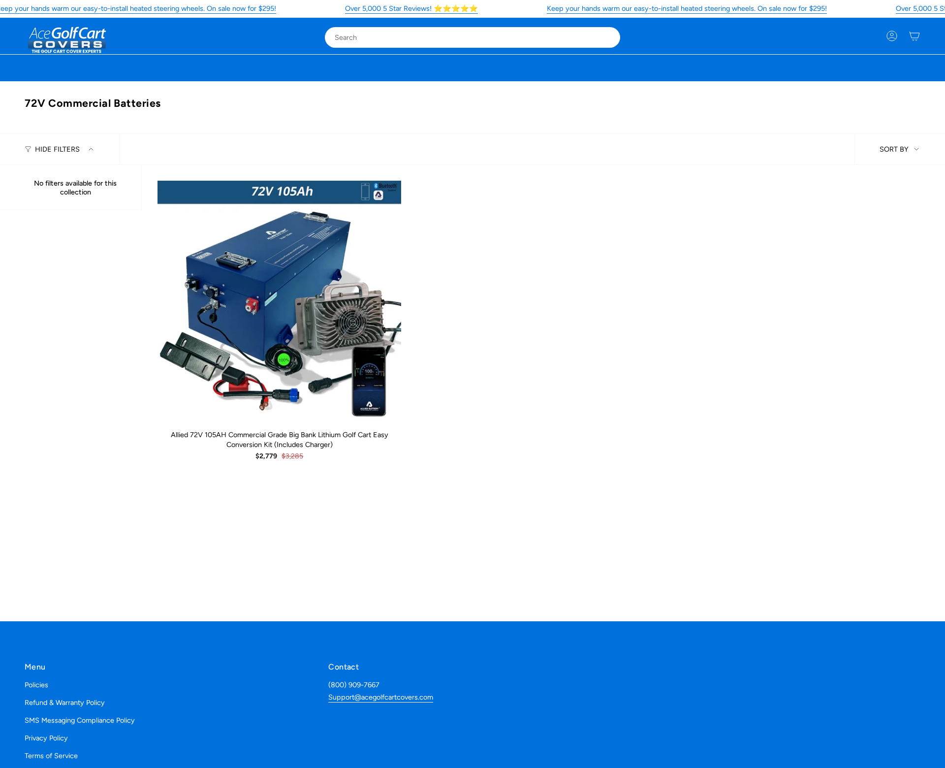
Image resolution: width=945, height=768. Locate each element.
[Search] (606, 37)
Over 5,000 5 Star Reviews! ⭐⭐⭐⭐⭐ (411, 8)
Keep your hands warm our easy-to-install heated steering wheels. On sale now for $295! (687, 8)
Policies (36, 684)
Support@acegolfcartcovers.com (380, 697)
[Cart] (914, 36)
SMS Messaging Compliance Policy (80, 720)
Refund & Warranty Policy (65, 702)
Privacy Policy (46, 738)
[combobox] (464, 37)
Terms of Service (51, 755)
